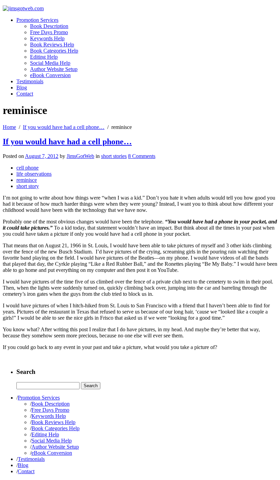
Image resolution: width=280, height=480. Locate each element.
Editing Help (44, 57)
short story (27, 186)
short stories (114, 156)
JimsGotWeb (80, 156)
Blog (21, 87)
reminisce (26, 180)
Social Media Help (50, 63)
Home (9, 127)
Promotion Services (37, 20)
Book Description (49, 26)
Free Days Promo (49, 32)
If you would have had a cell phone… (63, 127)
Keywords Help (47, 38)
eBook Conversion (50, 75)
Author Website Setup (54, 69)
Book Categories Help (54, 51)
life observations (34, 174)
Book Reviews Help (52, 44)
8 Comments (141, 156)
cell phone (27, 168)
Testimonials (29, 81)
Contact (24, 94)
